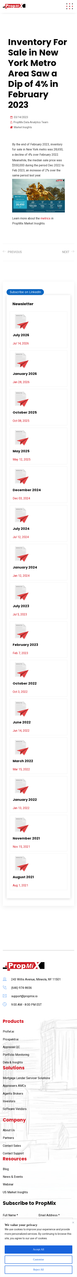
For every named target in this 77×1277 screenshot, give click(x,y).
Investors (9, 1101)
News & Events (13, 1177)
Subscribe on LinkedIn (25, 292)
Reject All (38, 1269)
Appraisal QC (11, 1047)
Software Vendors (15, 1109)
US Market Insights (15, 1192)
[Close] (73, 1222)
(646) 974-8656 (21, 988)
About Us (9, 1130)
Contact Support (13, 1153)
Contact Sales (12, 1145)
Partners (8, 1138)
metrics (45, 218)
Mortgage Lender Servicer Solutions (26, 1078)
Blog (6, 1169)
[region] (38, 1248)
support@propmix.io (24, 996)
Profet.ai (8, 1031)
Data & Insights (13, 1062)
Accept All (38, 1249)
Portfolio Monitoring (16, 1054)
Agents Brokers (13, 1093)
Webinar (8, 1184)
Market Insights (23, 127)
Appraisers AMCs (14, 1085)
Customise (38, 1259)
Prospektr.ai (11, 1039)
